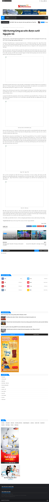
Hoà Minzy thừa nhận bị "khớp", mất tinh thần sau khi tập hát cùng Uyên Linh (21, 317)
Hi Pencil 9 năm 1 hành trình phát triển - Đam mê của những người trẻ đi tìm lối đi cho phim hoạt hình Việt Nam (27, 321)
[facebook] (39, 1)
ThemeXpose (7, 500)
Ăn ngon (3, 422)
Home (4, 27)
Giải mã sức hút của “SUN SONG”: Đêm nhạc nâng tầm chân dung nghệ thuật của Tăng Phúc (9, 236)
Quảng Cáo (13, 334)
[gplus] (46, 1)
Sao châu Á (4, 391)
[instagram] (44, 1)
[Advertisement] (24, 301)
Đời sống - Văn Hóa (5, 383)
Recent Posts (36, 334)
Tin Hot (3, 397)
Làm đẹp (3, 387)
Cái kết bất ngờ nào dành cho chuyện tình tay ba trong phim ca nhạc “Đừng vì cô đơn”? (23, 329)
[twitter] (41, 1)
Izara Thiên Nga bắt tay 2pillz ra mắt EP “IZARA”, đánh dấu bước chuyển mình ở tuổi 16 (38, 236)
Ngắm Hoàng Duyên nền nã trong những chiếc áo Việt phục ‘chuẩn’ (14, 314)
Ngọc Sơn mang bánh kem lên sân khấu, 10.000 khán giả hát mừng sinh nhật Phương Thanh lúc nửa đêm (24, 236)
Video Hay (3, 399)
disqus (41, 250)
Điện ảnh (37, 22)
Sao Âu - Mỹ (4, 389)
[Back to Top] (47, 500)
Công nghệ (7, 422)
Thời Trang (4, 395)
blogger (36, 250)
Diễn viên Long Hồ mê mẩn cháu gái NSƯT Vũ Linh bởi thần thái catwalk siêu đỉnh (16, 326)
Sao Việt (6, 27)
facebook (45, 250)
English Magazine (5, 385)
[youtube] (43, 1)
